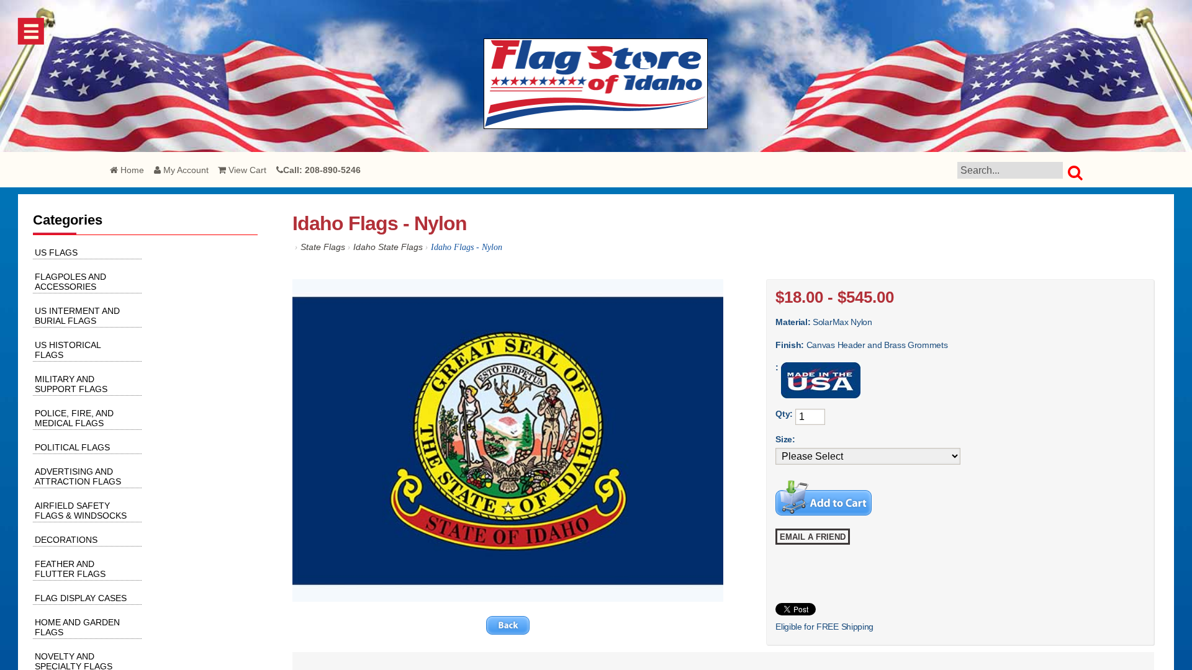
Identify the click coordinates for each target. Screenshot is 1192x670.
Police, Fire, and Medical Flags (74, 418)
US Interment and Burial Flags (77, 316)
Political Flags (72, 447)
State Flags (322, 247)
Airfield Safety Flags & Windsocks (81, 510)
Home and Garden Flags (77, 627)
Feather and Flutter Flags (70, 569)
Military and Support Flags (71, 384)
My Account (185, 170)
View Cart (246, 170)
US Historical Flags (68, 350)
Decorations (66, 540)
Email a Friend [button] (813, 537)
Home (131, 170)
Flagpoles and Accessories (70, 282)
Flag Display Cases (81, 598)
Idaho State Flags (388, 247)
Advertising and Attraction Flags (78, 476)
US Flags (56, 252)
